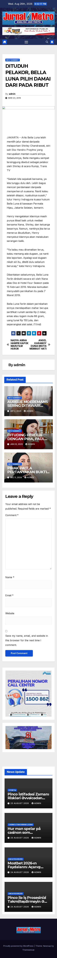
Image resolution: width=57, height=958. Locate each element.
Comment (12, 515)
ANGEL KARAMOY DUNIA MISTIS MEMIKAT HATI (37, 344)
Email (9, 595)
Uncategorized (16, 859)
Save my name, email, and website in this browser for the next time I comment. (26, 640)
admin (12, 94)
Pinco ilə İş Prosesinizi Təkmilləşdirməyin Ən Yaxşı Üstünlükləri (27, 901)
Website (9, 613)
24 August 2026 (19, 872)
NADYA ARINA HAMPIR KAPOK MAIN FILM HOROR (19, 344)
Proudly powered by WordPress (18, 946)
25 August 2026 (19, 803)
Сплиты (12, 790)
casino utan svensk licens (21, 825)
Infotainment (12, 60)
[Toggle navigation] (26, 42)
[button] (47, 41)
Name (9, 577)
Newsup (47, 946)
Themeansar (28, 950)
